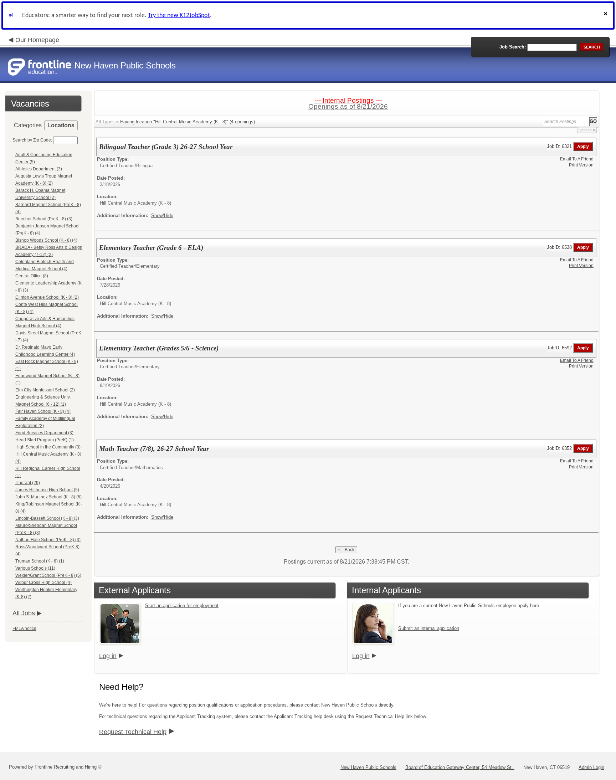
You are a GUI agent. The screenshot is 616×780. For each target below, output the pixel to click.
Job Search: (512, 47)
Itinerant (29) (27, 482)
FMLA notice (24, 628)
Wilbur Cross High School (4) (43, 582)
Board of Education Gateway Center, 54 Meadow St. (459, 767)
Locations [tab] (61, 125)
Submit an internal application (428, 628)
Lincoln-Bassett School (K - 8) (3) (47, 518)
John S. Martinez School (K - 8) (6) (48, 496)
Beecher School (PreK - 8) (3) (43, 218)
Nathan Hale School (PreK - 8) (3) (48, 539)
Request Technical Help (132, 732)
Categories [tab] (28, 125)
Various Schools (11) (35, 568)
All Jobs (23, 613)
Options (585, 130)
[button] (606, 15)
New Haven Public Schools (368, 767)
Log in (108, 656)
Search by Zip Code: (32, 140)
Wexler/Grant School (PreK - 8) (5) (48, 575)
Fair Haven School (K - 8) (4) (43, 411)
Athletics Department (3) (38, 168)
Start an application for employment (182, 605)
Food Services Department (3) (44, 432)
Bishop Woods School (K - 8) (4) (46, 240)
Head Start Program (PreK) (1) (44, 439)
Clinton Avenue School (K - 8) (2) (47, 297)
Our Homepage (37, 39)
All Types (105, 121)
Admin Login (591, 767)
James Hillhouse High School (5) (47, 489)
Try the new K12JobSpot (179, 15)
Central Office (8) (31, 275)
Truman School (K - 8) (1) (39, 561)
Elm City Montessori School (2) (45, 390)
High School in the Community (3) (48, 447)
